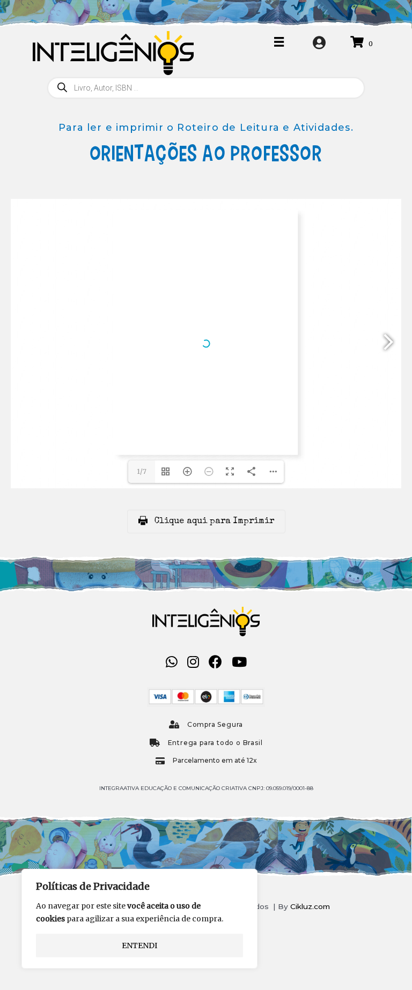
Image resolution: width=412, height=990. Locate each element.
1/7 (141, 471)
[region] (139, 919)
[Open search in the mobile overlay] (206, 88)
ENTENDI (139, 945)
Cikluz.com (310, 906)
